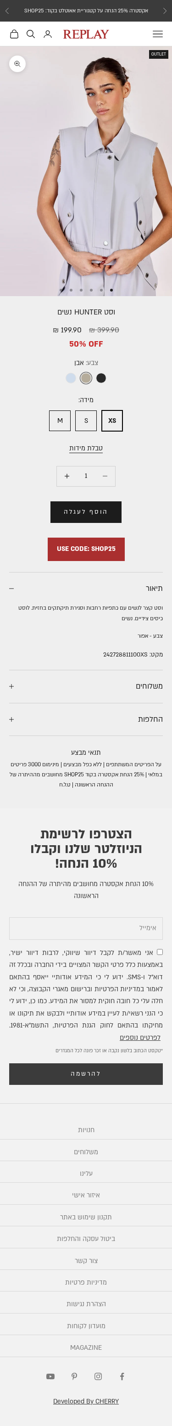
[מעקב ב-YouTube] (50, 1376)
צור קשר (86, 1261)
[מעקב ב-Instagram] (98, 1376)
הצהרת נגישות (86, 1304)
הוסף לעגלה (86, 512)
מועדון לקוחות (86, 1326)
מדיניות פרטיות (86, 1282)
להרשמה (86, 1074)
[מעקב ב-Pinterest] (74, 1376)
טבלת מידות (86, 448)
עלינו (86, 1173)
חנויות (86, 1130)
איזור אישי (86, 1195)
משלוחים (86, 1152)
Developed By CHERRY (86, 1401)
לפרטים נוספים (140, 1037)
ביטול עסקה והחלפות (86, 1239)
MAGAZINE (86, 1347)
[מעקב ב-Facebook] (122, 1376)
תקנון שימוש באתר (86, 1217)
